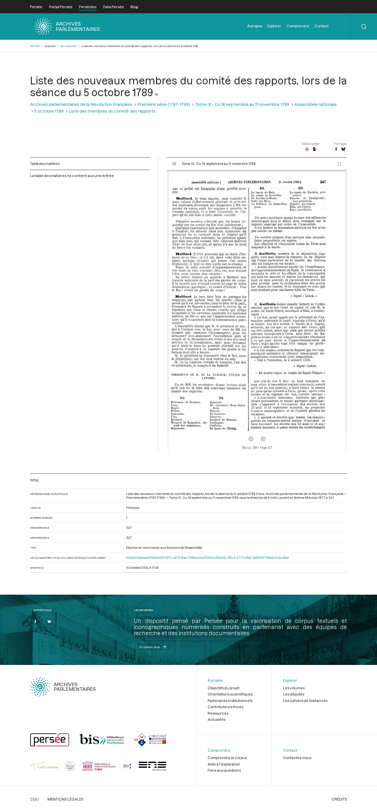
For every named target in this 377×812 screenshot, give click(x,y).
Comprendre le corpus (227, 758)
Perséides (87, 7)
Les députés (293, 694)
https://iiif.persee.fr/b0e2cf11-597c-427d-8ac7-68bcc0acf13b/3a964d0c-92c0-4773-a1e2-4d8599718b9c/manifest (207, 557)
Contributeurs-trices (225, 707)
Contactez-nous (297, 758)
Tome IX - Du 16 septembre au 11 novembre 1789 (242, 104)
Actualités (216, 719)
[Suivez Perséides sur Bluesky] (49, 621)
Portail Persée (60, 7)
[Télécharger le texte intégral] (314, 149)
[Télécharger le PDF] (307, 149)
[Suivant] (263, 439)
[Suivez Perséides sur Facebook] (35, 621)
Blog (134, 7)
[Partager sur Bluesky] (343, 149)
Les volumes (68, 46)
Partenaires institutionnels (230, 700)
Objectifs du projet (223, 688)
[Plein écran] (339, 164)
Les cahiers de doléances (305, 700)
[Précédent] (251, 439)
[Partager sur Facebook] (336, 149)
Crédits (339, 799)
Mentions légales (65, 799)
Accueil (35, 45)
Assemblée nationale (315, 104)
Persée (36, 7)
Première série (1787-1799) (163, 104)
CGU (34, 799)
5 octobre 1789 (49, 111)
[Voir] (156, 92)
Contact (322, 26)
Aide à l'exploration (224, 764)
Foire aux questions (224, 770)
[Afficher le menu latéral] (174, 164)
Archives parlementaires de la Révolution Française (81, 104)
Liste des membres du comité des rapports (112, 111)
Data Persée (113, 7)
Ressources (218, 713)
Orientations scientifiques (230, 694)
